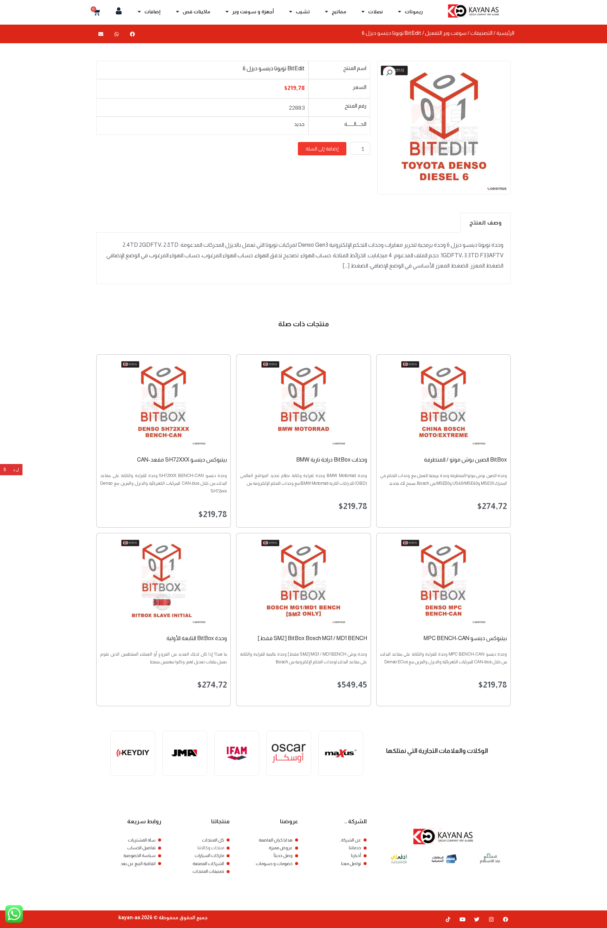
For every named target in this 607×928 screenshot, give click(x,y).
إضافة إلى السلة (322, 149)
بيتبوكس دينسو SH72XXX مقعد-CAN (182, 460)
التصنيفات (481, 33)
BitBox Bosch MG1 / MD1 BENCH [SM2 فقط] (312, 638)
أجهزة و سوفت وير (253, 11)
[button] (132, 34)
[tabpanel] (303, 258)
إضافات (152, 11)
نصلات (375, 11)
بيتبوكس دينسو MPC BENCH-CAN (465, 638)
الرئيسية (505, 33)
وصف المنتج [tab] (485, 223)
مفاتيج (339, 11)
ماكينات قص (196, 11)
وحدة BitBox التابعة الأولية (197, 638)
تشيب (303, 11)
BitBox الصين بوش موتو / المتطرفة (465, 460)
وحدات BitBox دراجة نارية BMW (331, 460)
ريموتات (414, 11)
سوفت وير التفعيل (445, 33)
